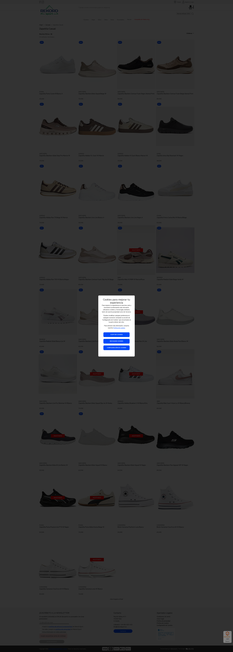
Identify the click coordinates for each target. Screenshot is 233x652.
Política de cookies (119, 328)
